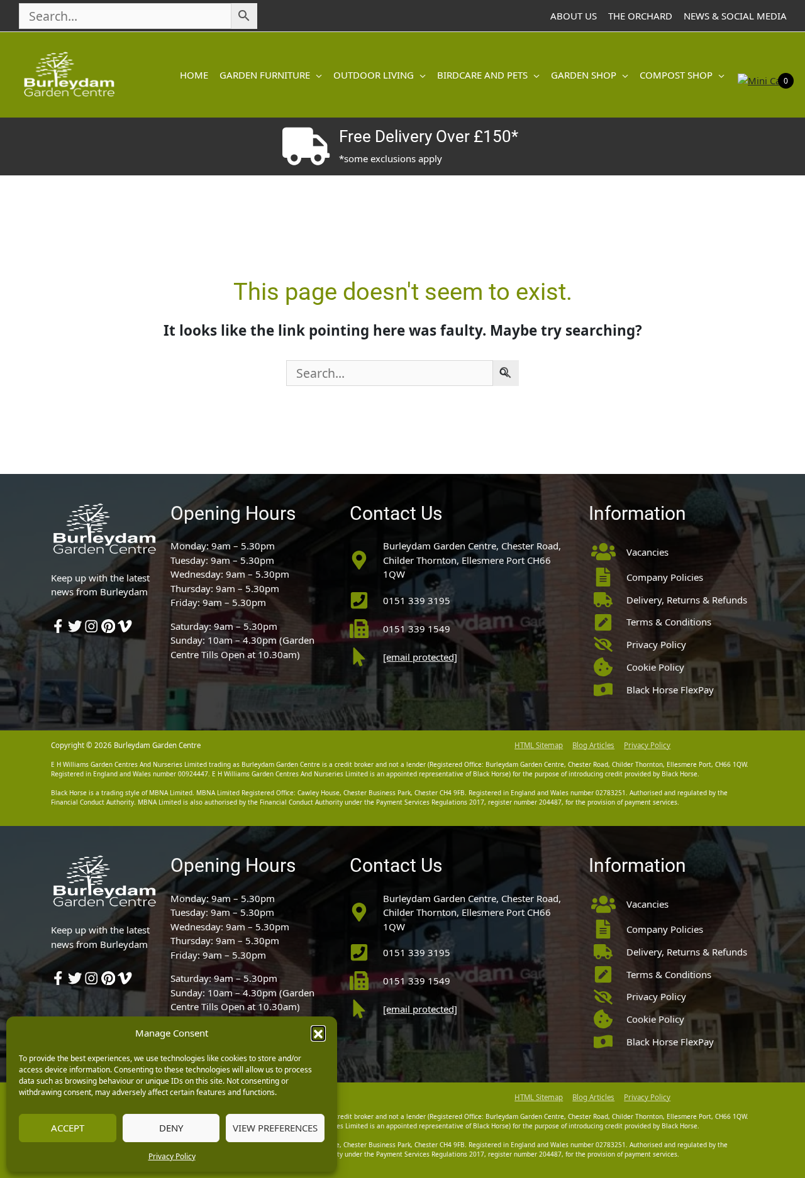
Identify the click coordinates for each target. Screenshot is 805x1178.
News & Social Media (735, 15)
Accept (67, 1127)
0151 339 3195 (416, 600)
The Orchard (640, 15)
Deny (171, 1127)
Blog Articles (593, 745)
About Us (573, 15)
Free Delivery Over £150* (428, 136)
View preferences (275, 1127)
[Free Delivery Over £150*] (306, 146)
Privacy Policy (172, 1156)
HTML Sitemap (538, 745)
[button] (318, 1033)
